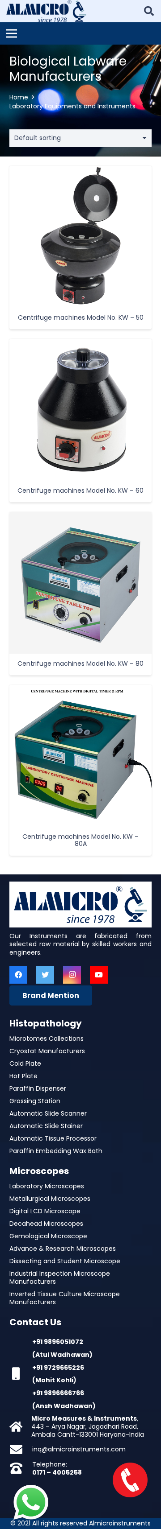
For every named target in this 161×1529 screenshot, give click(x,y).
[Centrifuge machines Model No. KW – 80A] (80, 756)
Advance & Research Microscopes (62, 1248)
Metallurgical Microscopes (49, 1198)
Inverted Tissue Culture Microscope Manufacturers (64, 1298)
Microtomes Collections (46, 1038)
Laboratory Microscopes (46, 1186)
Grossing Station (34, 1100)
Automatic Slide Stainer (46, 1125)
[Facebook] (18, 975)
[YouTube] (99, 975)
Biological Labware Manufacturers (68, 69)
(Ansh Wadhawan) (64, 1405)
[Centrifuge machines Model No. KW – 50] (80, 237)
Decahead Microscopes (46, 1223)
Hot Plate (23, 1076)
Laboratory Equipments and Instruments (72, 106)
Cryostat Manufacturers (47, 1051)
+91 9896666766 (58, 1393)
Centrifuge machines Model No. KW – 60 (80, 490)
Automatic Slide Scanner (48, 1113)
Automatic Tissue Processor (53, 1138)
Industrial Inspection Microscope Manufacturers (59, 1277)
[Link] (46, 11)
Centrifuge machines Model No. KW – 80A (80, 840)
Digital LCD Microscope (44, 1211)
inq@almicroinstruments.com (79, 1449)
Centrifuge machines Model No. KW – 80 (80, 663)
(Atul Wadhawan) (62, 1354)
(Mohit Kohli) (54, 1380)
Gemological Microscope (48, 1236)
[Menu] (11, 33)
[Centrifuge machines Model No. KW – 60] (80, 410)
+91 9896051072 (57, 1341)
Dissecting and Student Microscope (64, 1261)
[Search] (149, 11)
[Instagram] (72, 975)
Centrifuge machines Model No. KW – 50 (81, 317)
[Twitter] (45, 975)
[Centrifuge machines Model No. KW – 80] (80, 583)
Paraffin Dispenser (37, 1088)
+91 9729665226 (58, 1367)
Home (18, 97)
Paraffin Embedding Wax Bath (55, 1150)
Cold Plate (25, 1063)
